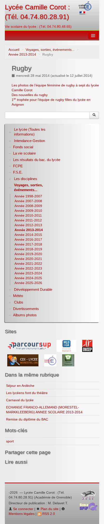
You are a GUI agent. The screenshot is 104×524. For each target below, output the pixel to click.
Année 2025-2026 (28, 283)
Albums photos (25, 315)
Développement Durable (33, 289)
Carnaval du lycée (20, 400)
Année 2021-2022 (28, 263)
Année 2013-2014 (22, 54)
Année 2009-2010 (28, 211)
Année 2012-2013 (28, 225)
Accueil (13, 50)
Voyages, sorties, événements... (50, 50)
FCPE (18, 166)
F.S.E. (17, 172)
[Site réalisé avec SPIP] (89, 496)
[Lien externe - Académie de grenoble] (51, 360)
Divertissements (26, 309)
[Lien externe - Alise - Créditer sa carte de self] (68, 360)
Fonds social (23, 147)
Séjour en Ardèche (20, 386)
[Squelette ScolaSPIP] (90, 507)
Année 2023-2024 (28, 273)
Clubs (18, 302)
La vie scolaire (24, 153)
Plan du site (49, 509)
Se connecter (22, 509)
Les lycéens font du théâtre (27, 393)
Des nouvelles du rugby (30, 95)
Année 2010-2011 (28, 215)
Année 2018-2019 (28, 249)
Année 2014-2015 (28, 235)
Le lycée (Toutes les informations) (29, 131)
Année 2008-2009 (28, 206)
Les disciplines (25, 179)
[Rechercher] (94, 115)
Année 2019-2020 (28, 254)
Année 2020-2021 (28, 259)
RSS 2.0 (48, 514)
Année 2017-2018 (28, 244)
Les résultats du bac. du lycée (36, 160)
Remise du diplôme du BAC (27, 419)
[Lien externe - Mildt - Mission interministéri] (67, 346)
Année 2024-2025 (28, 278)
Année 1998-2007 (28, 196)
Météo (18, 296)
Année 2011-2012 (28, 220)
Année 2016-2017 (28, 239)
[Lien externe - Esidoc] (23, 360)
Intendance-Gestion (29, 141)
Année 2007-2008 (28, 201)
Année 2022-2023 (28, 268)
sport (10, 441)
